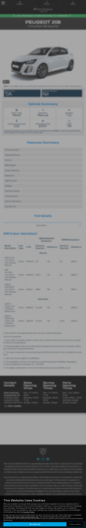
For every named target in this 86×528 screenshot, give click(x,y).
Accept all (35, 524)
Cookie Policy (29, 512)
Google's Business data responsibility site (22, 517)
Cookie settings (75, 524)
